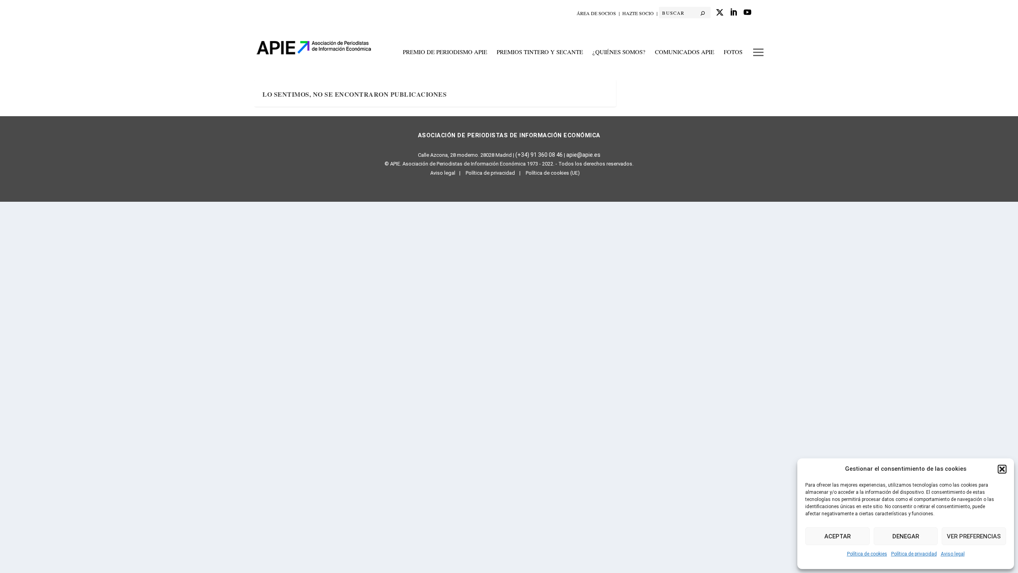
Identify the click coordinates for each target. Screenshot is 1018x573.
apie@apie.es (583, 155)
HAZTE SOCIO (638, 13)
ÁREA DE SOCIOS (596, 13)
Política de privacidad (914, 554)
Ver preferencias (974, 536)
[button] (1002, 469)
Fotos (733, 52)
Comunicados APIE (684, 52)
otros (758, 56)
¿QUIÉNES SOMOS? (619, 52)
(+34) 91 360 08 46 (539, 155)
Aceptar (837, 536)
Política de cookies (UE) (553, 173)
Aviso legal (953, 554)
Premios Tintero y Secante (540, 52)
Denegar (905, 536)
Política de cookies (867, 554)
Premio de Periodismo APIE (445, 52)
